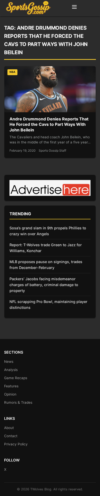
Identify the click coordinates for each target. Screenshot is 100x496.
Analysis (11, 370)
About (9, 428)
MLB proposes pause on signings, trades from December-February (45, 265)
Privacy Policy (16, 444)
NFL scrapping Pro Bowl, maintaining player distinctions (48, 304)
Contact (10, 436)
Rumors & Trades (18, 402)
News (8, 361)
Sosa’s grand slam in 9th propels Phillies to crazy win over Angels (47, 231)
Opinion (10, 394)
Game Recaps (15, 378)
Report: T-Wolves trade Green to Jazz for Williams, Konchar (45, 248)
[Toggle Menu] (74, 8)
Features (11, 386)
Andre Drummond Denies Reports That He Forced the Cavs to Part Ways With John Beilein (48, 124)
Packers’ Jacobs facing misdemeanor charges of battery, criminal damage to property (43, 285)
